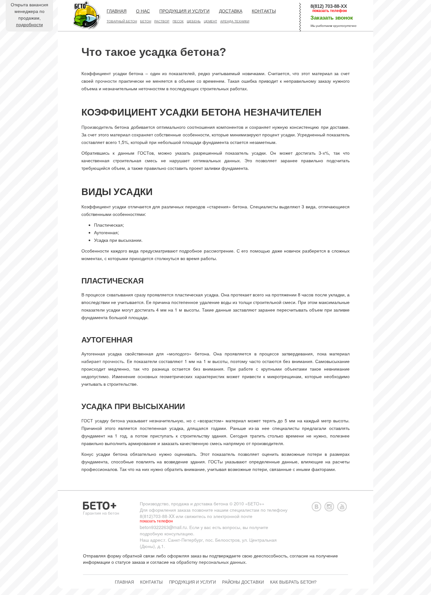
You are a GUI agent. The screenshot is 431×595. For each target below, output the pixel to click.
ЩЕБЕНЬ (194, 21)
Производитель (97, 127)
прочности (106, 81)
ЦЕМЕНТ (210, 21)
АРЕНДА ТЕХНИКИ (234, 21)
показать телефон (329, 11)
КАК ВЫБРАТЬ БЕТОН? (293, 582)
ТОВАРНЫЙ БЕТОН (122, 21)
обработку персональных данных (210, 562)
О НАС (143, 11)
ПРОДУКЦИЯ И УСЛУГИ (184, 11)
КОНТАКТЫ (264, 11)
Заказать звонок (331, 18)
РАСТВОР (161, 21)
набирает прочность (102, 361)
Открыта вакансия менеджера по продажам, (29, 14)
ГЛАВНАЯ (117, 11)
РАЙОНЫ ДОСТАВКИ (243, 582)
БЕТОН (145, 21)
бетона (117, 420)
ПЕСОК (178, 21)
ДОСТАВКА (230, 11)
